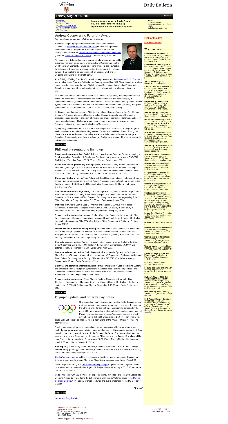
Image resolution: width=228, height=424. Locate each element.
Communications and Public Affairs (71, 408)
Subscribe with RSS (67, 25)
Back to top (60, 145)
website (147, 312)
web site (147, 295)
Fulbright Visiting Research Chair (82, 47)
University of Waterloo (66, 409)
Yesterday (60, 21)
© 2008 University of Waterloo (80, 419)
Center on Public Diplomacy (129, 79)
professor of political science (78, 55)
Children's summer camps (66, 357)
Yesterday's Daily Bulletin (66, 398)
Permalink (167, 16)
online (65, 323)
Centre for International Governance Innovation (100, 52)
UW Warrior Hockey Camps (95, 364)
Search (68, 23)
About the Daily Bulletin (66, 28)
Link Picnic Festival (152, 43)
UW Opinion (61, 30)
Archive (59, 23)
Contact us (61, 419)
